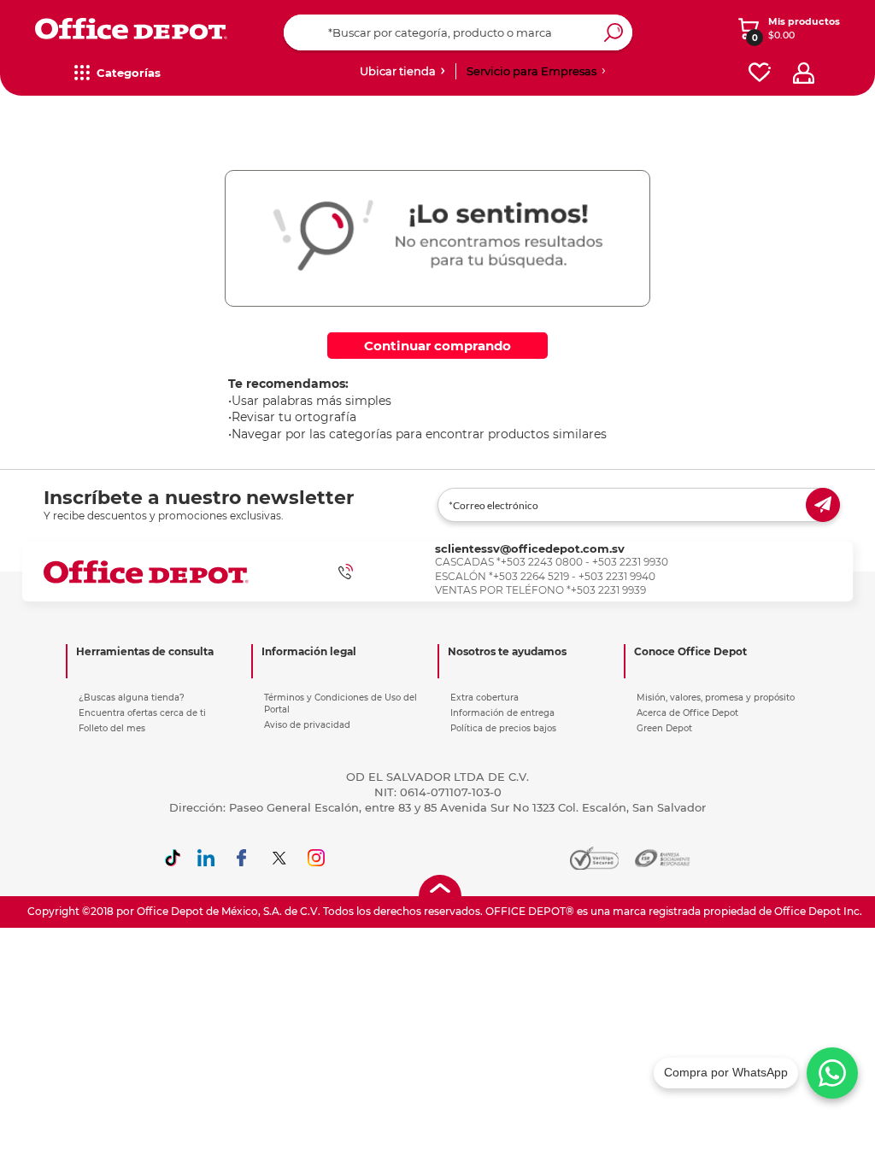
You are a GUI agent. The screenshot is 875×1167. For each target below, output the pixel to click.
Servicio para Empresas (531, 71)
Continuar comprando (437, 345)
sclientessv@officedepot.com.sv (530, 548)
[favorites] (760, 73)
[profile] (803, 73)
